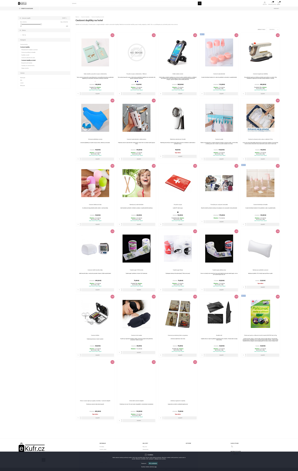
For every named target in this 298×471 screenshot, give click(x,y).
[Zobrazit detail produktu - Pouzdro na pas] (177, 183)
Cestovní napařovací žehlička (260, 74)
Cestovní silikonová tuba (95, 204)
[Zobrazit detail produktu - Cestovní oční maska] (136, 313)
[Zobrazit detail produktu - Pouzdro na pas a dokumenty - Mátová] (136, 52)
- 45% (236, 35)
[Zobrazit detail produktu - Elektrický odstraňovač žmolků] (177, 117)
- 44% (277, 296)
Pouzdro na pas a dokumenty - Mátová (136, 74)
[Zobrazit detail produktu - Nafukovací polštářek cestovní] (260, 248)
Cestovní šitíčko (95, 335)
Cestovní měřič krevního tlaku (95, 270)
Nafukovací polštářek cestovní (260, 270)
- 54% (153, 166)
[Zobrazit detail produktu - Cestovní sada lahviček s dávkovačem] (136, 117)
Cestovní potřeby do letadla (28, 52)
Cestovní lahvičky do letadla (260, 204)
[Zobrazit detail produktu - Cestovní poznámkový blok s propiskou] (177, 313)
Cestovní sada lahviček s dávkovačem (136, 139)
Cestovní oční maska (136, 335)
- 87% (236, 296)
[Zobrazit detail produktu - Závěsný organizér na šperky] (177, 379)
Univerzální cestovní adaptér (136, 400)
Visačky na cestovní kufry (27, 65)
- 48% (195, 35)
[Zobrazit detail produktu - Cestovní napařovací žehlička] (260, 52)
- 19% (195, 296)
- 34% (153, 35)
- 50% (153, 100)
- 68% (153, 362)
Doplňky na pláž (25, 55)
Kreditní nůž (219, 335)
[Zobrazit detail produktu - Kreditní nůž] (219, 313)
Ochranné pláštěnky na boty (95, 139)
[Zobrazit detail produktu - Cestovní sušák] (219, 117)
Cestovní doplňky (25, 47)
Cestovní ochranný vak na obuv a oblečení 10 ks (260, 139)
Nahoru (77, 17)
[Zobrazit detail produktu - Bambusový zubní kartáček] (136, 183)
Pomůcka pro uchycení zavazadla (219, 204)
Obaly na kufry (25, 68)
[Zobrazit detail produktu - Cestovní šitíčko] (95, 313)
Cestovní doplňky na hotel (28, 60)
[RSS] (232, 446)
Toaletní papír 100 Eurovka (136, 270)
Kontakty (102, 446)
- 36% (236, 231)
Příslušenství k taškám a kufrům (29, 49)
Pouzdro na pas (178, 204)
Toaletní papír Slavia (178, 270)
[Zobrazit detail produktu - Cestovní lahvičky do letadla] (260, 183)
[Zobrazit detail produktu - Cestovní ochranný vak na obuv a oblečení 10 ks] (260, 117)
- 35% (277, 166)
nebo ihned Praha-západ (95, 90)
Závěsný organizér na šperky (177, 400)
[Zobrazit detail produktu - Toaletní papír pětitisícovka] (219, 248)
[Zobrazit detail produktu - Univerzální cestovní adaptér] (136, 379)
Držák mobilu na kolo (178, 74)
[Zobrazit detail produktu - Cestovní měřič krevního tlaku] (95, 248)
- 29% (277, 35)
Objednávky (145, 449)
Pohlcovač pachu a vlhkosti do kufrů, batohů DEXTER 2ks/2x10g (260, 335)
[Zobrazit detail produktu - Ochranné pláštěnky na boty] (95, 117)
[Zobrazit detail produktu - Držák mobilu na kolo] (177, 52)
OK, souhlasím (153, 463)
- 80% (195, 362)
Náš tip (24, 35)
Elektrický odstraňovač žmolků (178, 139)
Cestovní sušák (219, 139)
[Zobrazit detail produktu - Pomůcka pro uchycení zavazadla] (219, 183)
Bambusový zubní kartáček (136, 204)
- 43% (112, 35)
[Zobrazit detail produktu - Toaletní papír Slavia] (177, 248)
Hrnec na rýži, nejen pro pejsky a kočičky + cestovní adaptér (95, 400)
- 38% (112, 100)
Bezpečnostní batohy (26, 63)
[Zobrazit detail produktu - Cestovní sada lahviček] (219, 52)
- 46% (112, 166)
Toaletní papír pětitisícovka (219, 270)
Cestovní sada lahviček (219, 74)
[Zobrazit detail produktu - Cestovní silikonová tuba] (95, 183)
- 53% (112, 231)
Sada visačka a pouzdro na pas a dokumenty (95, 74)
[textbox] (134, 3)
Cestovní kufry (24, 44)
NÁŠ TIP (202, 34)
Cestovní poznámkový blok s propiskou (178, 335)
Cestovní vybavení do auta (28, 57)
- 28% (277, 231)
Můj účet (265, 4)
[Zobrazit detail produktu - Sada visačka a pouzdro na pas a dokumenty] (95, 52)
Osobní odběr (103, 449)
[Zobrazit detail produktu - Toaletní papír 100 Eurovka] (136, 248)
